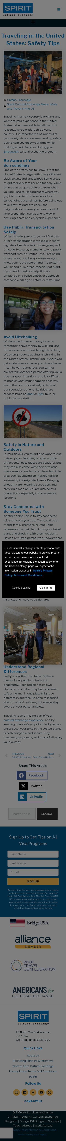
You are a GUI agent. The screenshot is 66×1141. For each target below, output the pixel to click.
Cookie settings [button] (21, 587)
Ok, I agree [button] (45, 587)
